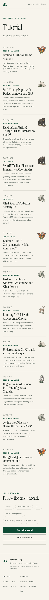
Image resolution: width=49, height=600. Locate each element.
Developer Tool (24, 506)
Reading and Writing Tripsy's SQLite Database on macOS (19, 131)
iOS (38, 506)
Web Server (32, 521)
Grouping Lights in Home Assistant (17, 57)
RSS (21, 591)
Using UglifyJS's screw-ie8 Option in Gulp (18, 459)
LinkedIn (32, 586)
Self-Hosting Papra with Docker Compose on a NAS (18, 92)
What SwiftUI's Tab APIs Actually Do (16, 205)
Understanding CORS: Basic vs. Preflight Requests (19, 351)
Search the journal (25, 530)
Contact (23, 581)
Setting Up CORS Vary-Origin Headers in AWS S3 (17, 424)
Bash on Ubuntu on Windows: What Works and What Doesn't (18, 283)
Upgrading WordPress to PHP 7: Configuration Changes (17, 388)
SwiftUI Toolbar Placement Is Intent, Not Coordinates (18, 167)
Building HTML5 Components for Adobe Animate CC (16, 245)
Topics (5, 586)
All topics (8, 18)
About (43, 4)
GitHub (23, 586)
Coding (8, 506)
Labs (37, 4)
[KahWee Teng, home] (4, 4)
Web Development (13, 521)
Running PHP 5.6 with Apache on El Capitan (16, 316)
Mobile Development (14, 513)
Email (31, 581)
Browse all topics (24, 537)
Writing (31, 4)
